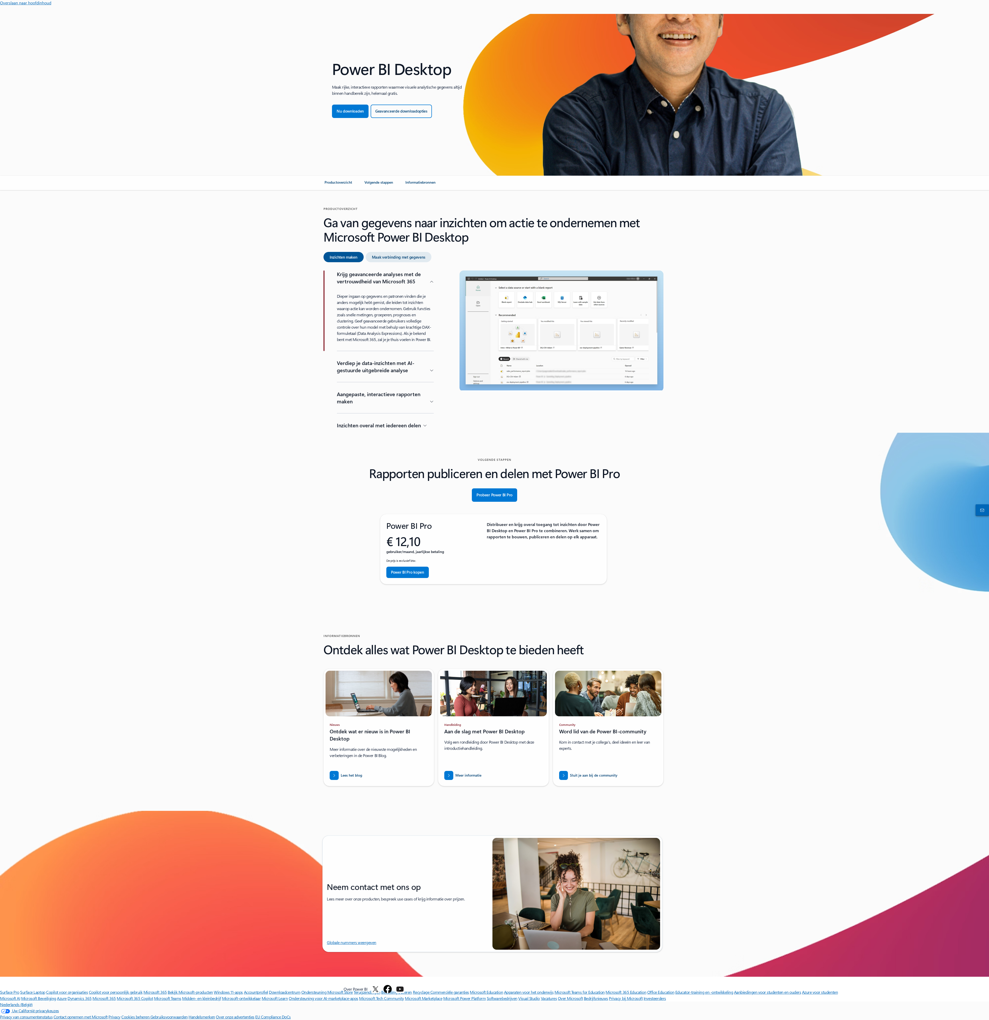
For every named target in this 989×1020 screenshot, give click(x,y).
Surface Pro (9, 992)
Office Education (660, 992)
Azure (62, 998)
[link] (338, 184)
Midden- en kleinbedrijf (201, 998)
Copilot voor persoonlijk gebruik (116, 992)
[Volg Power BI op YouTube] (400, 989)
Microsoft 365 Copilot (135, 998)
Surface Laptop (32, 992)
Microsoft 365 (155, 992)
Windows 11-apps (228, 992)
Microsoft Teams (167, 998)
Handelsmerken (202, 1016)
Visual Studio (529, 998)
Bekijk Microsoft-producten (190, 992)
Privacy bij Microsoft (626, 998)
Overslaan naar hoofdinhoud (25, 2)
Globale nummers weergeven (351, 942)
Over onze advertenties (235, 1016)
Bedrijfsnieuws (596, 998)
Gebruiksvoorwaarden (169, 1016)
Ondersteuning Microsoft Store (327, 992)
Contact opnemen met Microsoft (81, 1016)
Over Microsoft (570, 998)
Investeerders (655, 998)
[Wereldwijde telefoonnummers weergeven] (981, 510)
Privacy (114, 1016)
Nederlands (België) (16, 1004)
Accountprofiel (256, 992)
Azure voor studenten (820, 992)
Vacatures (549, 998)
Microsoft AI (10, 998)
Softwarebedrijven (502, 998)
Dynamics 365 (79, 998)
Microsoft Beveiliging (38, 998)
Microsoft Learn (275, 998)
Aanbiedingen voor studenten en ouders (767, 992)
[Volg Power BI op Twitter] (375, 989)
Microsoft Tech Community (381, 998)
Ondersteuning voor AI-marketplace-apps (323, 998)
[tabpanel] (493, 351)
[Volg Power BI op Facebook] (387, 989)
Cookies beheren (135, 1016)
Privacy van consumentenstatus (26, 1016)
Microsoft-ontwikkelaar (241, 998)
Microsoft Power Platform (464, 998)
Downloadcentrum (284, 992)
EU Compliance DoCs (273, 1016)
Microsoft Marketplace (423, 998)
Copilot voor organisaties (67, 992)
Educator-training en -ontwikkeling (704, 992)
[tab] (343, 257)
